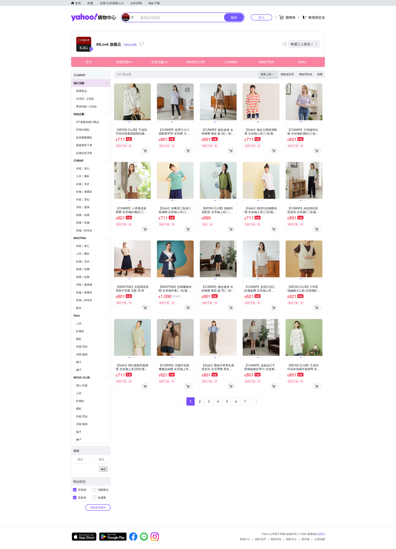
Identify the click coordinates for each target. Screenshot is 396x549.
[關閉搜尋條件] (132, 17)
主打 (89, 62)
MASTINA (266, 62)
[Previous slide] (116, 102)
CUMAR (231, 62)
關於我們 (260, 539)
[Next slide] (148, 102)
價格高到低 (305, 74)
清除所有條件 (98, 507)
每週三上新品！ (302, 44)
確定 (103, 469)
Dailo (302, 62)
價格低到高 (287, 74)
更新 (321, 534)
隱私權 (306, 539)
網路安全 (291, 539)
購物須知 (276, 539)
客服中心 (245, 539)
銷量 (320, 74)
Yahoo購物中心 (93, 17)
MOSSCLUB (195, 62)
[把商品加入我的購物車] (145, 150)
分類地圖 (319, 539)
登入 (261, 17)
